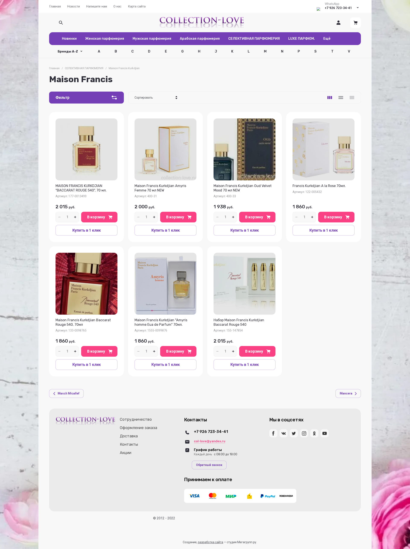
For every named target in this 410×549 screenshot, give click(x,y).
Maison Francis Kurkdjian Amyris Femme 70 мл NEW (160, 188)
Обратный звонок (209, 465)
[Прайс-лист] (352, 97)
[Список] (341, 97)
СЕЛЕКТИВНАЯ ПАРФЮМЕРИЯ (84, 68)
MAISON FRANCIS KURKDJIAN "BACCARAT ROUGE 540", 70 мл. (81, 188)
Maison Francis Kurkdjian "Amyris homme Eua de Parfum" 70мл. (161, 322)
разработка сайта (210, 542)
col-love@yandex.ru (209, 441)
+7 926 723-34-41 (338, 8)
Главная (54, 68)
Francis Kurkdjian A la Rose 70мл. (319, 186)
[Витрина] (330, 97)
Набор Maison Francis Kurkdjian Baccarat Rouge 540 (239, 322)
